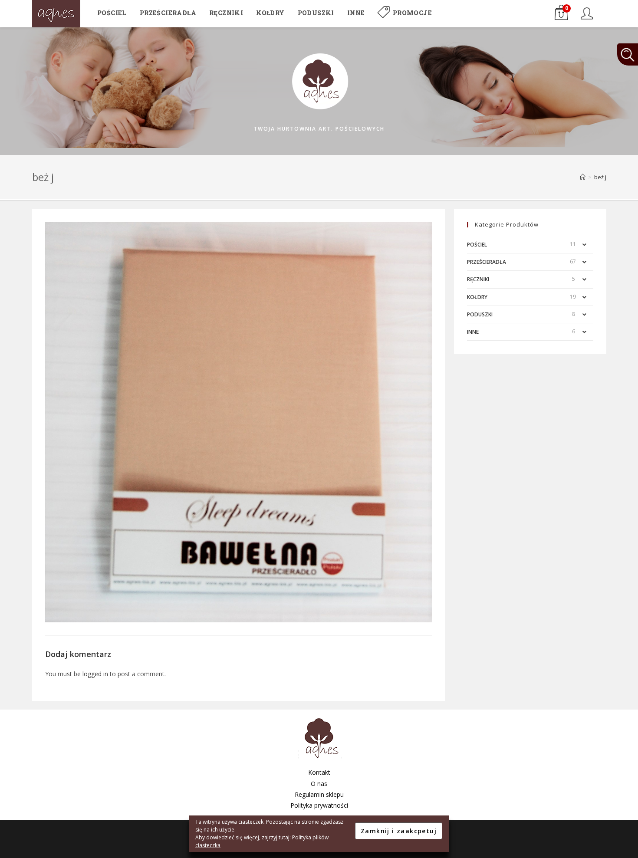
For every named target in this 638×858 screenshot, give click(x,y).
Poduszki (480, 314)
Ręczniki (478, 279)
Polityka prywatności (319, 805)
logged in (95, 674)
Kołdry (477, 297)
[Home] (582, 177)
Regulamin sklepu (319, 794)
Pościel (477, 244)
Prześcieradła (486, 262)
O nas (319, 783)
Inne (473, 331)
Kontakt (319, 772)
